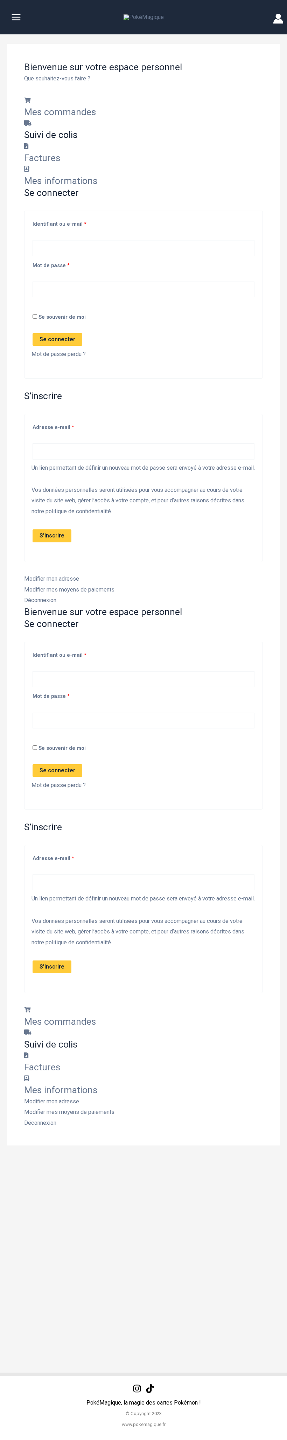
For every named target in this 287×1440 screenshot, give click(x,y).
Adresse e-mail (67, 426)
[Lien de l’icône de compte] (278, 18)
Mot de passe (65, 264)
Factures (42, 158)
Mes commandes (60, 112)
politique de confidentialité (78, 511)
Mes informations (60, 180)
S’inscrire (52, 535)
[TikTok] (150, 1388)
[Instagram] (137, 1388)
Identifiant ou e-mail (73, 223)
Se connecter (57, 339)
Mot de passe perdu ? (58, 354)
